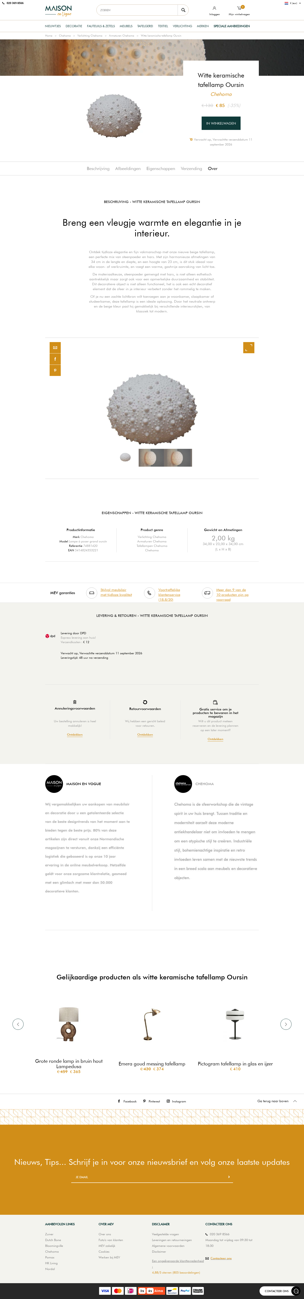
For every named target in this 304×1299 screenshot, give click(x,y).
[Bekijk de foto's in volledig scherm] (248, 347)
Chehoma (65, 35)
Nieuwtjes (53, 26)
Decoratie (74, 26)
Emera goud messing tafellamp (152, 1063)
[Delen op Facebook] (55, 359)
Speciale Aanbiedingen (232, 26)
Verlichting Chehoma (89, 35)
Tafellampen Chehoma (152, 546)
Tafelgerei (145, 26)
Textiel (163, 26)
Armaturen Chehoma (121, 35)
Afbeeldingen (128, 168)
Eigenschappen (160, 168)
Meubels (126, 26)
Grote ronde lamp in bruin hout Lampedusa (69, 1063)
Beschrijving (98, 168)
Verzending (191, 168)
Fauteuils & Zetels (101, 26)
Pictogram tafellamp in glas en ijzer (235, 1063)
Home (48, 35)
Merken (203, 26)
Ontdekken (75, 734)
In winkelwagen (221, 123)
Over (212, 168)
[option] (152, 408)
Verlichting (182, 26)
